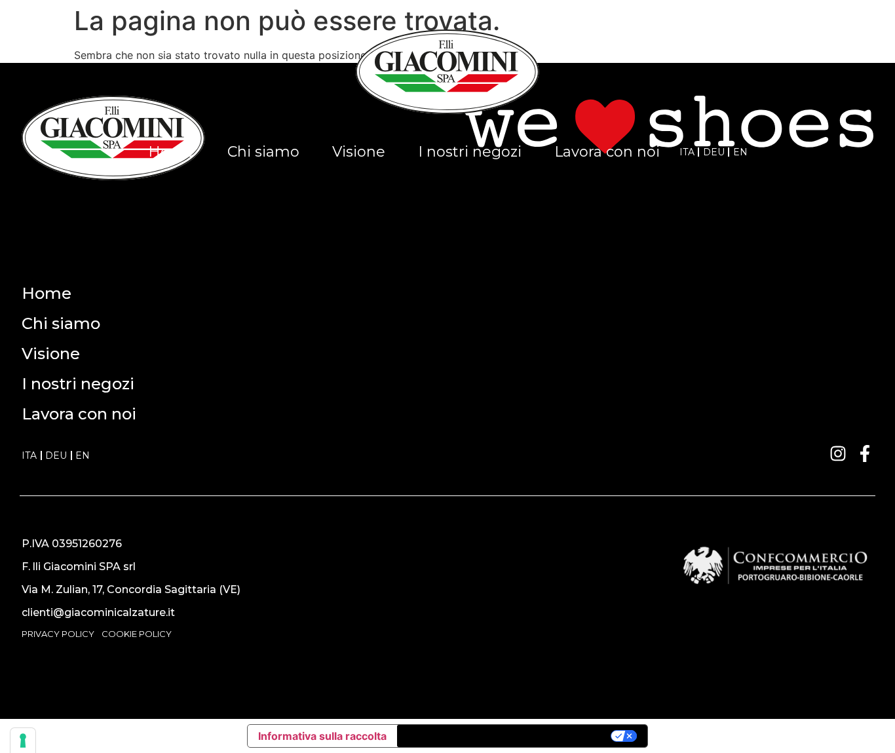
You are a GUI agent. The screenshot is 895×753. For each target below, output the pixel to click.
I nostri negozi (470, 152)
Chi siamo (263, 152)
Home (171, 152)
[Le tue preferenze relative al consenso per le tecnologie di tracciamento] (22, 740)
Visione (358, 152)
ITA (687, 152)
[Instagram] (838, 453)
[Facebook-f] (864, 453)
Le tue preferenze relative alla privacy (505, 736)
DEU (714, 152)
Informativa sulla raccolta (322, 736)
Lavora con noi (607, 152)
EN (740, 152)
